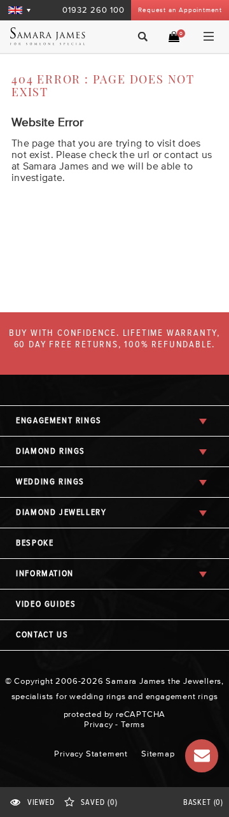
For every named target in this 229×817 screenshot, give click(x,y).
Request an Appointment (180, 9)
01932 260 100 (93, 10)
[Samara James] (53, 36)
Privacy (98, 724)
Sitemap (158, 753)
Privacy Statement (91, 753)
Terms (133, 724)
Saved (99, 803)
